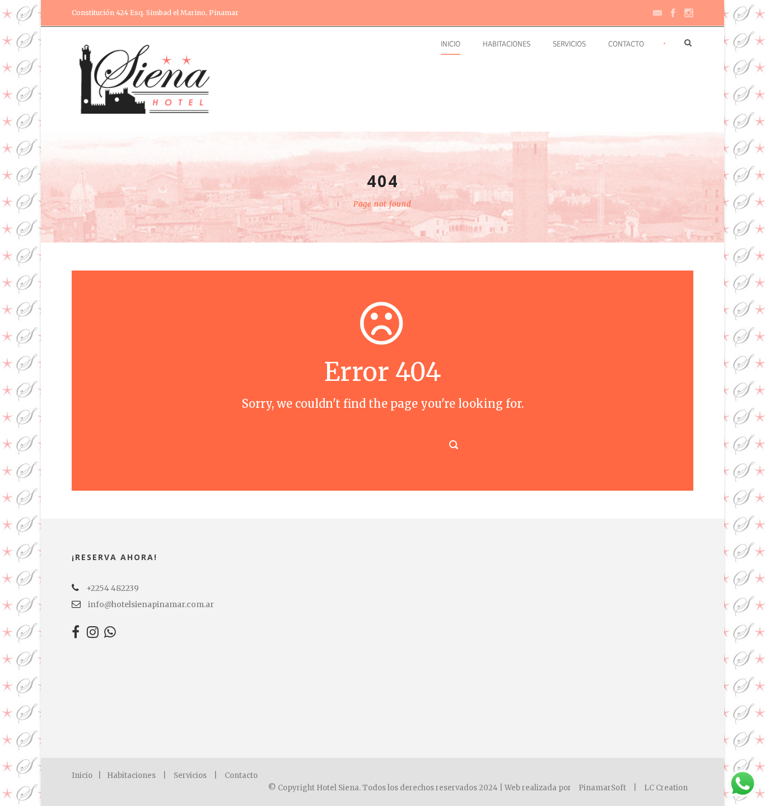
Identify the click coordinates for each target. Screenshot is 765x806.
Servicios (569, 44)
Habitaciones (506, 44)
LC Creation (666, 788)
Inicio (450, 44)
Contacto (626, 44)
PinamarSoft (602, 788)
